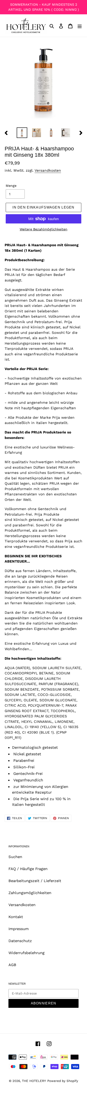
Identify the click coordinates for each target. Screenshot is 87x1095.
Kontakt (15, 917)
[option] (22, 132)
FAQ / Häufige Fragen (28, 868)
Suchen (15, 856)
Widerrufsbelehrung (26, 953)
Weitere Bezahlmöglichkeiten (43, 229)
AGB (12, 965)
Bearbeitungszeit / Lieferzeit (34, 880)
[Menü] (79, 26)
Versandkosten (48, 170)
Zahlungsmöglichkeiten (29, 892)
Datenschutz (20, 941)
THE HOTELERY (34, 1081)
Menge (11, 186)
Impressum (18, 929)
